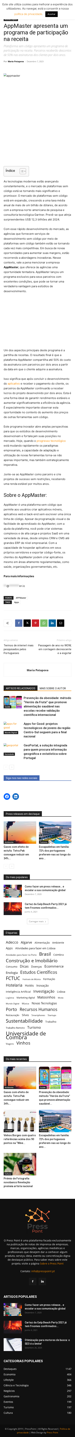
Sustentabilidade (24, 1021)
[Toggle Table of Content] (21, 171)
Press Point (52, 1432)
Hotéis (29, 986)
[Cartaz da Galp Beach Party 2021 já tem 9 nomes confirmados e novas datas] (13, 908)
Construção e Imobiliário (32, 960)
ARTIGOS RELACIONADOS (20, 688)
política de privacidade (28, 14)
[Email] (60, 623)
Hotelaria (14, 985)
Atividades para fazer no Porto (21, 954)
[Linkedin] (52, 623)
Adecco (12, 942)
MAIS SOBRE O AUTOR (53, 688)
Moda (60, 997)
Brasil (45, 954)
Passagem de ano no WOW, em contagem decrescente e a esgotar (54, 649)
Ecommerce (54, 966)
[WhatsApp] (44, 623)
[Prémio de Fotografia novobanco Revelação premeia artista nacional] (20, 1164)
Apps (16, 602)
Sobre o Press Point (52, 1263)
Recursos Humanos (38, 1009)
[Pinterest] (35, 623)
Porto (11, 1009)
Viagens (10, 1043)
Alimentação (42, 942)
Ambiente (9, 842)
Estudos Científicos (38, 972)
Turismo (43, 842)
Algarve (26, 942)
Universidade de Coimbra (26, 1035)
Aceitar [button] (52, 14)
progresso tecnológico (51, 441)
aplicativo (14, 383)
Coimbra (58, 954)
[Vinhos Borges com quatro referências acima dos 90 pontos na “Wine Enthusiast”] (20, 1121)
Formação (49, 979)
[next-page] (11, 767)
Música (25, 1003)
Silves (25, 1015)
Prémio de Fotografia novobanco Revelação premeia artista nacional (18, 1182)
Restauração (12, 1015)
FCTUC (13, 978)
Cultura (8, 1173)
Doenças (36, 966)
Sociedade (9, 754)
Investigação (43, 991)
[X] (27, 623)
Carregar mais (36, 921)
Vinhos (23, 1043)
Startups (52, 1015)
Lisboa (61, 991)
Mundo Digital (11, 19)
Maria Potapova (16, 61)
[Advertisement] (37, 139)
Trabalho (50, 1021)
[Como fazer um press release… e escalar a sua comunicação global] (13, 891)
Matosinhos (46, 997)
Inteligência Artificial (18, 991)
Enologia (12, 973)
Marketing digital (26, 997)
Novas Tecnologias (44, 1003)
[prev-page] (6, 767)
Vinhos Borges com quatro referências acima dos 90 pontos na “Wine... (20, 1139)
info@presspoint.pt (43, 1271)
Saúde (7, 706)
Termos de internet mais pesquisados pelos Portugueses (18, 649)
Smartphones (38, 1015)
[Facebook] (18, 623)
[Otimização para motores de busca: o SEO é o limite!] (13, 1344)
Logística (10, 997)
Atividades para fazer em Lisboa (35, 948)
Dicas (24, 966)
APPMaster (21, 597)
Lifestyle (8, 1130)
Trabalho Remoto (15, 1027)
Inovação (42, 986)
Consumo (11, 966)
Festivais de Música (32, 979)
